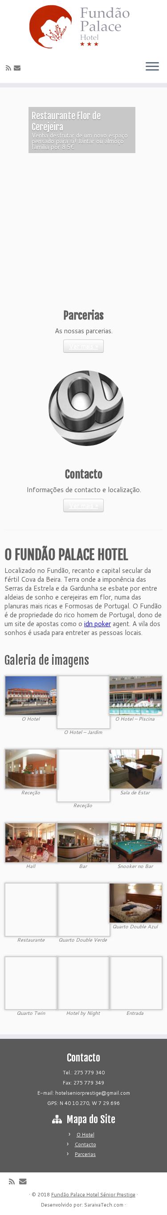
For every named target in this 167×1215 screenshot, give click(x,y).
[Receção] (31, 768)
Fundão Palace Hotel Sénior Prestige (93, 1194)
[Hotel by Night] (83, 982)
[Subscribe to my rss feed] (10, 68)
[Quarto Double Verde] (83, 909)
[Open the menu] (152, 67)
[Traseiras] (83, 701)
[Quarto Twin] (31, 982)
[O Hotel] (31, 695)
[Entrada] (136, 982)
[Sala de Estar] (136, 768)
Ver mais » (83, 346)
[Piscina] (136, 695)
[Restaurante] (31, 909)
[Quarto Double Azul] (136, 902)
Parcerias (85, 1154)
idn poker (97, 623)
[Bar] (83, 842)
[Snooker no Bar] (136, 842)
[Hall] (31, 842)
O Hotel (85, 1134)
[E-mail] (18, 67)
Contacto (85, 1144)
